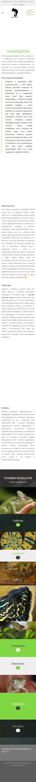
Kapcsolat (21, 4)
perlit (15, 414)
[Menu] (3, 12)
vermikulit (6, 414)
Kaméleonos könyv (7, 1)
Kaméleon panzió (24, 1)
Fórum (15, 4)
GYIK (31, 1)
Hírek (16, 1)
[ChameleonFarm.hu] (14, 12)
